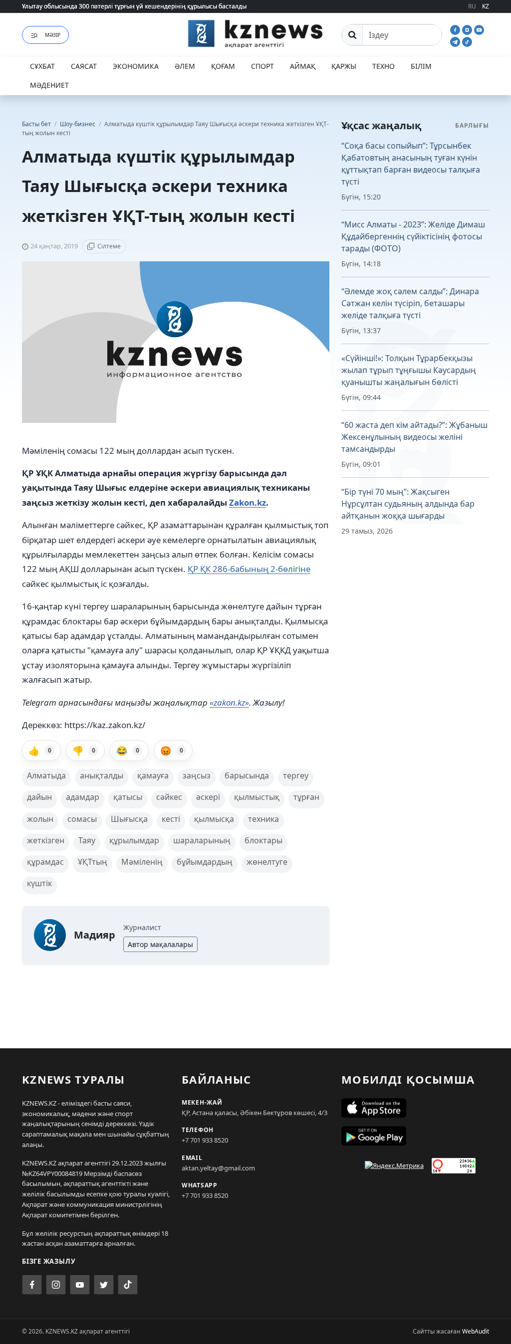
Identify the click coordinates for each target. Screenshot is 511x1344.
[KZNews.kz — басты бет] (255, 33)
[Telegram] (456, 40)
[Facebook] (456, 28)
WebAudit (475, 1331)
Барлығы (472, 125)
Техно (383, 66)
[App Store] (415, 1108)
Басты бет (36, 124)
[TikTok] (467, 40)
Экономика (136, 66)
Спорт (262, 66)
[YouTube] (479, 28)
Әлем (185, 66)
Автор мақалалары (160, 944)
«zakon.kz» (229, 702)
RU (472, 6)
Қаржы (343, 66)
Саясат (84, 66)
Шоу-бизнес (78, 124)
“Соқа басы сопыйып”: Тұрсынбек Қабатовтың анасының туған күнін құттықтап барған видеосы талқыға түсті (410, 163)
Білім (421, 66)
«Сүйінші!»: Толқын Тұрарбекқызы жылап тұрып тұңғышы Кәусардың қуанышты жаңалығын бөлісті (408, 370)
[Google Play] (415, 1136)
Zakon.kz (247, 502)
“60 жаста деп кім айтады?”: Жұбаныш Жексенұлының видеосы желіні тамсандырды (414, 436)
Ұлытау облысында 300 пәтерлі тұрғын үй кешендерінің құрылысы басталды (134, 6)
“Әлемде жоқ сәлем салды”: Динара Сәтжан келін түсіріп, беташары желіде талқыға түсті (410, 303)
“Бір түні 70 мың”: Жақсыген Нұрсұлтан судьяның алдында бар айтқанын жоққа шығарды (408, 503)
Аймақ (302, 66)
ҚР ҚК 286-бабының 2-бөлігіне (249, 569)
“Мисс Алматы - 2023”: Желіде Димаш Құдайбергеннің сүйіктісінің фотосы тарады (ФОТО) (413, 236)
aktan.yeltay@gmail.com (218, 1167)
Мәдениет (49, 85)
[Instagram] (468, 28)
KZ (485, 6)
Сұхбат (42, 66)
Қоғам (223, 66)
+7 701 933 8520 (205, 1140)
